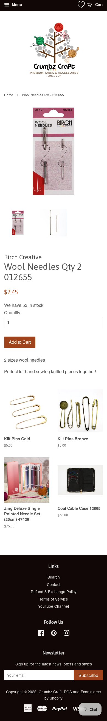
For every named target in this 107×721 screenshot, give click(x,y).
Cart (98, 4)
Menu (16, 4)
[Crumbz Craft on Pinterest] (54, 634)
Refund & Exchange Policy (54, 591)
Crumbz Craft (50, 691)
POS (68, 691)
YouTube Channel (53, 606)
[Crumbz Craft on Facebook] (41, 634)
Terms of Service (53, 599)
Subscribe (88, 675)
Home (8, 94)
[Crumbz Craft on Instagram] (66, 634)
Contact (53, 584)
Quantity (12, 312)
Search (53, 577)
